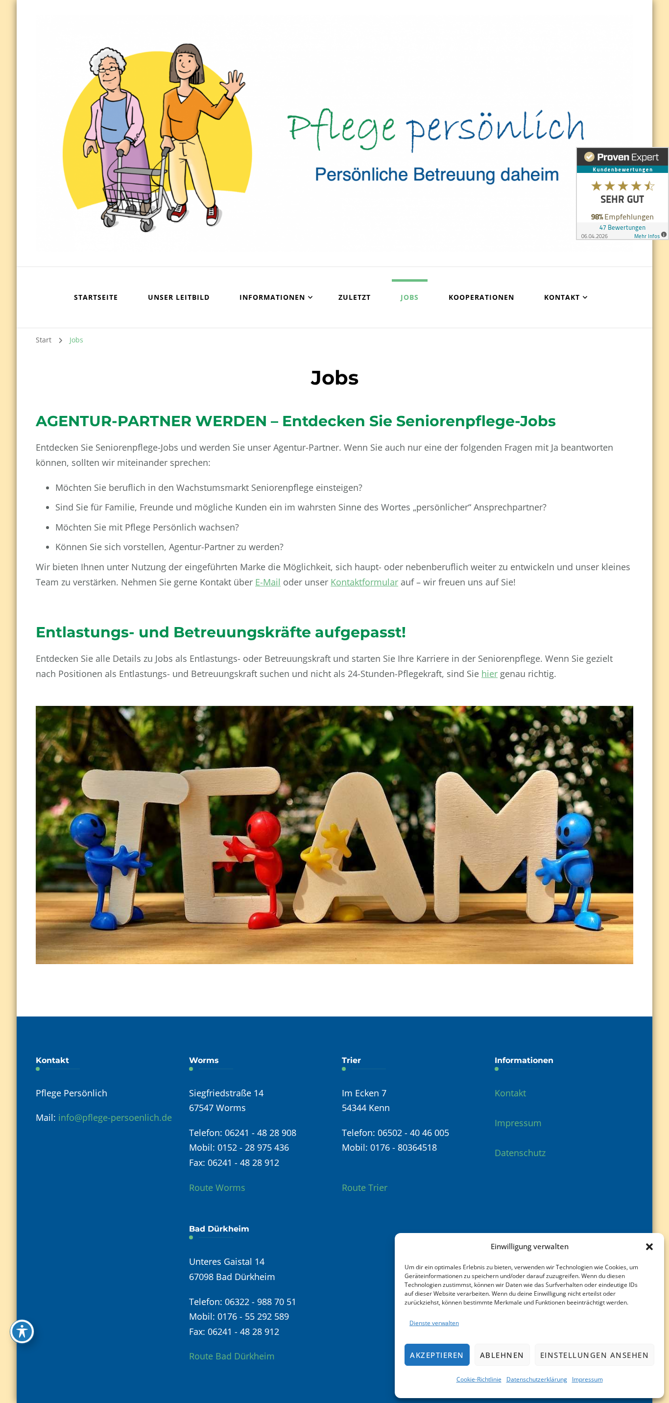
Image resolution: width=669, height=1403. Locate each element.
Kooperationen (481, 297)
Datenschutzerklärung (536, 1379)
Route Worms (217, 1187)
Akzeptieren (437, 1355)
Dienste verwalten (434, 1323)
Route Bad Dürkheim (232, 1356)
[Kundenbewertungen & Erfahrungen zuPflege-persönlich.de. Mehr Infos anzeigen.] (622, 193)
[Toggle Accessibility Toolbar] (22, 1331)
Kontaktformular (364, 582)
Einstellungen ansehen (594, 1355)
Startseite (96, 297)
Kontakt (510, 1093)
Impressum (587, 1379)
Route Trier (364, 1187)
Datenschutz (520, 1153)
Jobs (410, 297)
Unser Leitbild (179, 297)
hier (489, 673)
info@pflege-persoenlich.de (115, 1117)
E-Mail (268, 582)
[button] (649, 1247)
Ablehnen (502, 1355)
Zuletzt (354, 297)
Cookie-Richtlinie (479, 1379)
